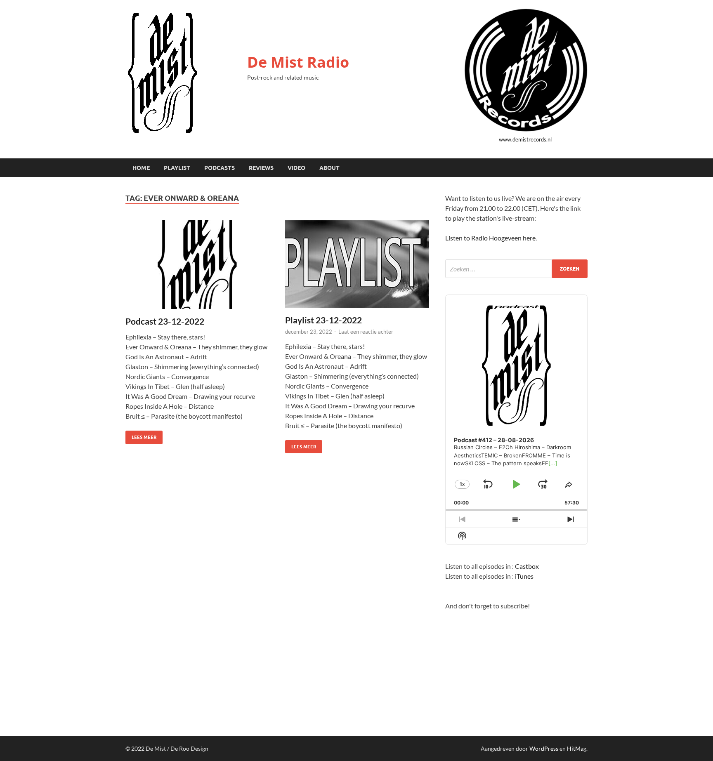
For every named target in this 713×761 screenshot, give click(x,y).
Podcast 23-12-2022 (164, 321)
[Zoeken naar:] (516, 268)
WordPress (543, 748)
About (329, 168)
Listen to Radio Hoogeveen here (490, 238)
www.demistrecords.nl (525, 139)
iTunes (524, 576)
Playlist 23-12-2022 (323, 320)
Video (296, 168)
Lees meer (140, 435)
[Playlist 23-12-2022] (357, 264)
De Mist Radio (298, 62)
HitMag (576, 748)
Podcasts (219, 168)
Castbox (527, 566)
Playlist (177, 168)
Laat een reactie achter (365, 331)
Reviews (261, 168)
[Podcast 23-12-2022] (197, 264)
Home (141, 168)
